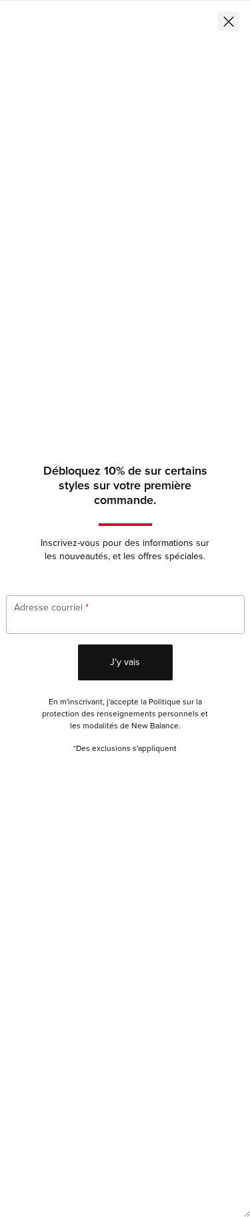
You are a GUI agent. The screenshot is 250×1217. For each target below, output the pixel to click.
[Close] (228, 21)
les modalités (94, 726)
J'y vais (125, 662)
